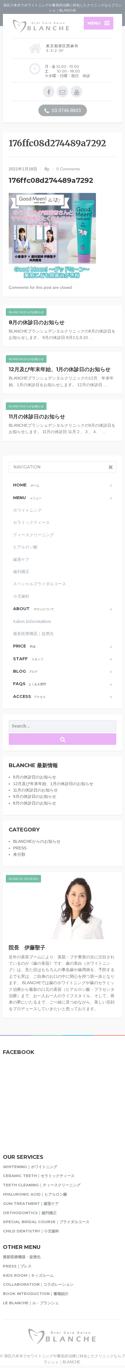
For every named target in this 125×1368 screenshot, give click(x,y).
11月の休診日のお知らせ (37, 416)
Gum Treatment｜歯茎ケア (31, 1203)
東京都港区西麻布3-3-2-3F (62, 48)
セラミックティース (31, 522)
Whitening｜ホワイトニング (30, 1166)
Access (29, 696)
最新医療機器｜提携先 (33, 633)
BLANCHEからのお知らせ (26, 312)
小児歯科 (21, 596)
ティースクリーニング (33, 534)
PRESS (19, 848)
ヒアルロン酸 (25, 547)
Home (26, 485)
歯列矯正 (21, 571)
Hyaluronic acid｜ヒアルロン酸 (35, 1194)
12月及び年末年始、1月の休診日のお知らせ (59, 369)
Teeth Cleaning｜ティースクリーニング (42, 1185)
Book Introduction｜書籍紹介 (36, 1293)
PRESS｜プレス (17, 1266)
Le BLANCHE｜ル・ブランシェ (31, 1302)
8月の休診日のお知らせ (37, 322)
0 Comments (68, 169)
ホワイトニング (27, 510)
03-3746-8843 (66, 110)
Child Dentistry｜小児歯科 (31, 1231)
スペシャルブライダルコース (39, 583)
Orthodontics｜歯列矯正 (30, 1212)
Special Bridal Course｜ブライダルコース (46, 1221)
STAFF (28, 658)
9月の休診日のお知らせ (34, 796)
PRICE (24, 646)
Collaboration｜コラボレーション (38, 1284)
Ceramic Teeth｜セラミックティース (39, 1175)
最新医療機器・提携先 (22, 1256)
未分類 (19, 854)
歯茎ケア (21, 559)
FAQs (29, 683)
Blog (25, 671)
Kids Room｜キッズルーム (28, 1275)
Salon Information (32, 621)
